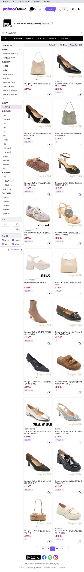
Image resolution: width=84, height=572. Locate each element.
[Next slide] (51, 64)
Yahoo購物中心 (14, 9)
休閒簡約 (52, 38)
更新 (57, 564)
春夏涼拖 (64, 38)
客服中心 (22, 568)
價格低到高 (63, 45)
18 (48, 548)
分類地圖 (62, 568)
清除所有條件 (15, 250)
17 (43, 548)
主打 (6, 38)
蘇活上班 (41, 38)
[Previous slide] (25, 64)
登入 (64, 9)
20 (57, 548)
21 (62, 548)
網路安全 (47, 568)
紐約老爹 (29, 38)
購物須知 (38, 568)
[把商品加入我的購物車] (49, 94)
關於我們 (30, 568)
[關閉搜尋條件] (35, 9)
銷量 (80, 45)
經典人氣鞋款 (11, 33)
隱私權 (54, 568)
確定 (18, 229)
